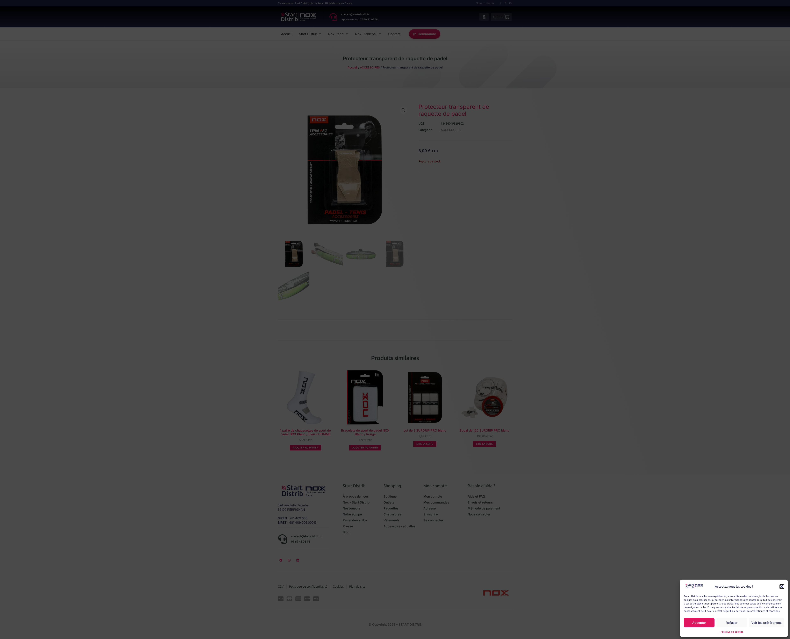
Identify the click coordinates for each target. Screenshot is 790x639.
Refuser (732, 623)
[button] (782, 587)
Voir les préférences (766, 623)
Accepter (699, 623)
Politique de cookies (731, 631)
